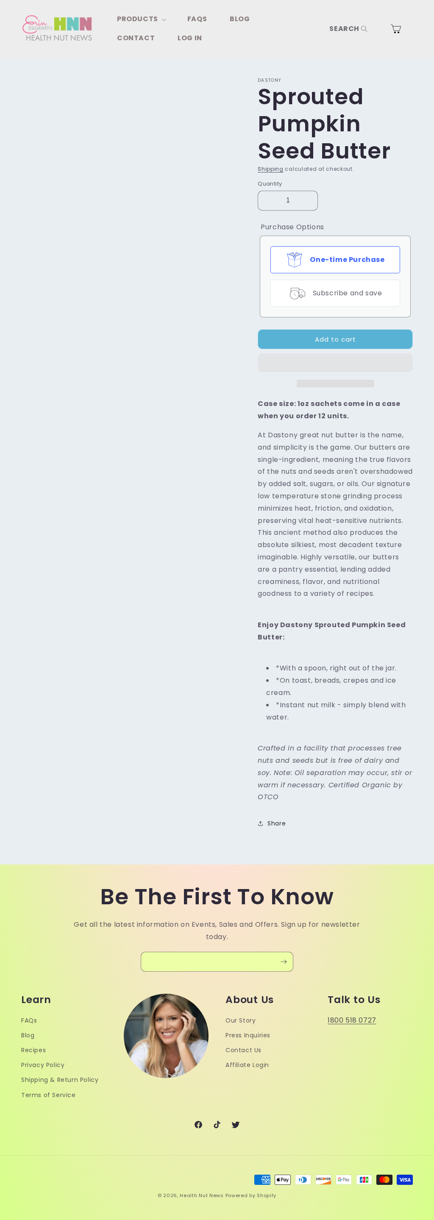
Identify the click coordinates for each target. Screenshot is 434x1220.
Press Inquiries (247, 1035)
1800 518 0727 (352, 1020)
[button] (335, 363)
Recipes (33, 1050)
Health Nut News (202, 1195)
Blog (27, 1035)
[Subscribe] (283, 962)
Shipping (271, 168)
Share (276, 823)
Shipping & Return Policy (59, 1079)
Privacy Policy (42, 1065)
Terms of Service (48, 1095)
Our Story (240, 1020)
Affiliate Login (247, 1065)
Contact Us (243, 1050)
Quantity (270, 184)
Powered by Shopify (251, 1195)
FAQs (29, 1020)
